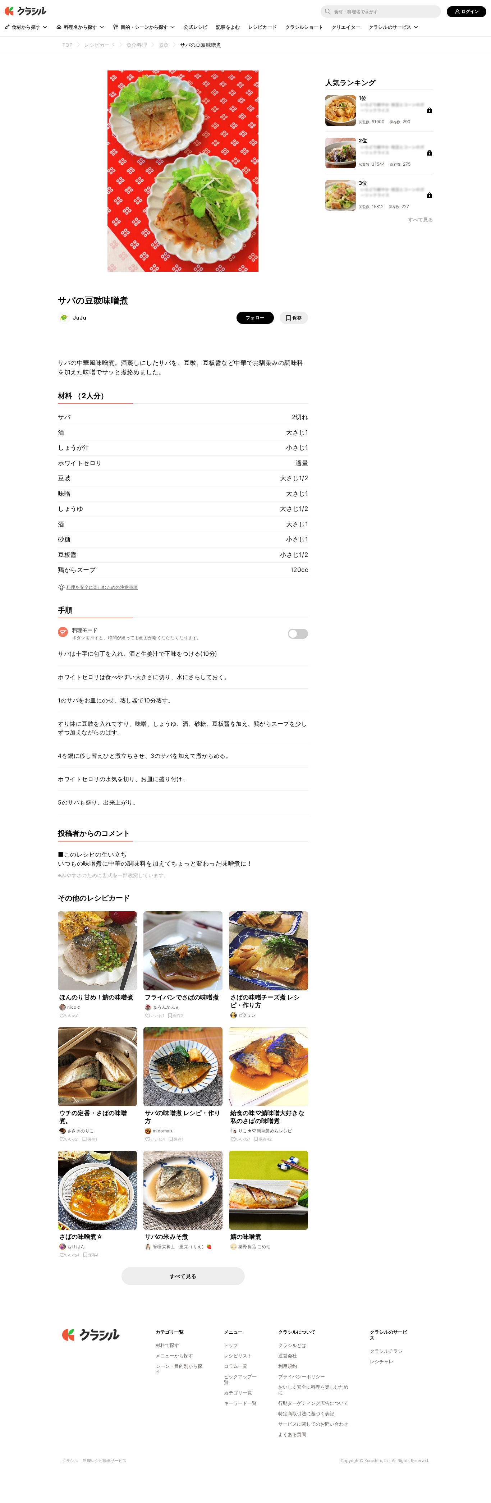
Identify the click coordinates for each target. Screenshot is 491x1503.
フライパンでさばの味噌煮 (182, 997)
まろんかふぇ (166, 1007)
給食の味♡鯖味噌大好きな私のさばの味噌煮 (267, 1116)
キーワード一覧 (240, 1403)
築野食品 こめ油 (254, 1246)
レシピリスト (238, 1355)
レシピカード (262, 27)
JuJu (80, 318)
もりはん (76, 1246)
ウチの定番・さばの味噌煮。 (93, 1116)
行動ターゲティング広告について (313, 1403)
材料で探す (167, 1345)
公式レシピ (195, 27)
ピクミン (247, 1015)
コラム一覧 (235, 1366)
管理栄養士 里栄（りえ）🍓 (182, 1246)
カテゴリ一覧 (238, 1393)
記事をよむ (228, 27)
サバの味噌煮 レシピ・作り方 (182, 1116)
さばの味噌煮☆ (81, 1236)
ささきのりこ (80, 1130)
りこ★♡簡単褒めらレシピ (265, 1130)
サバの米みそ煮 (166, 1236)
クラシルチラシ (386, 1351)
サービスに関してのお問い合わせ (313, 1424)
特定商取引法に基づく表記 (306, 1413)
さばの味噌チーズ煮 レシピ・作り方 (265, 1001)
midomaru (163, 1130)
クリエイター (346, 27)
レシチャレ (381, 1361)
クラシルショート (304, 27)
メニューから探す (174, 1355)
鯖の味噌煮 (245, 1236)
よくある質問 (292, 1434)
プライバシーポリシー (301, 1376)
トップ (231, 1345)
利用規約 (287, 1366)
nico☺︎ (74, 1007)
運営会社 (287, 1355)
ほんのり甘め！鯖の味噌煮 (96, 997)
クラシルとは (292, 1345)
